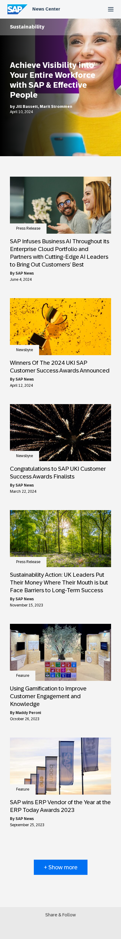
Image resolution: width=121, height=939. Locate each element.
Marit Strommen (56, 106)
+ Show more (61, 867)
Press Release (28, 228)
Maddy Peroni (28, 713)
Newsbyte (24, 350)
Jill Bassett (27, 106)
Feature (22, 675)
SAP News (25, 273)
